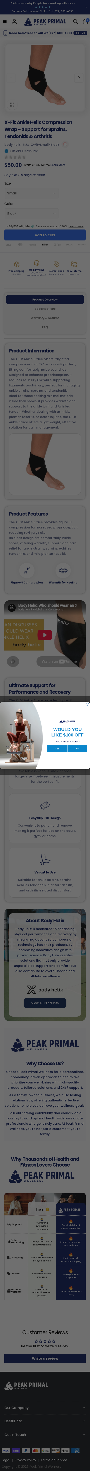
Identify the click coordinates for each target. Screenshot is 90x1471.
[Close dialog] (87, 704)
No (77, 748)
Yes (57, 748)
